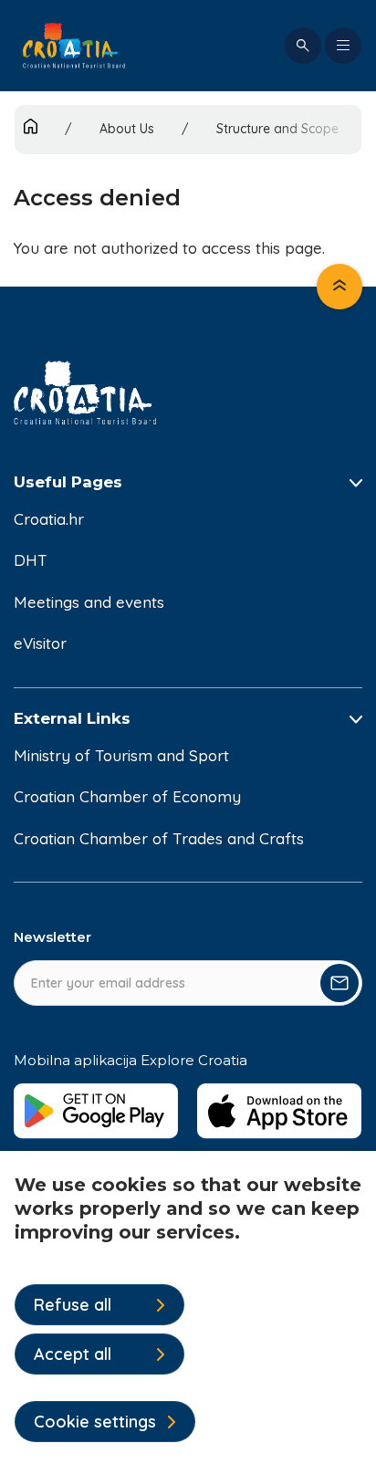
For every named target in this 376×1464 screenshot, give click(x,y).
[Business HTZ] (74, 45)
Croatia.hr (49, 518)
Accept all (72, 1354)
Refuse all (72, 1304)
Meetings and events (89, 602)
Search (303, 45)
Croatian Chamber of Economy (127, 796)
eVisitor (40, 643)
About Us (126, 128)
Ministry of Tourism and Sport (121, 755)
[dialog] (188, 1307)
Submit (339, 983)
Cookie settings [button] (95, 1421)
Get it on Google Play (96, 1111)
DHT (30, 560)
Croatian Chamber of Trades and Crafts (159, 838)
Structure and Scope (277, 128)
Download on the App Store (279, 1111)
